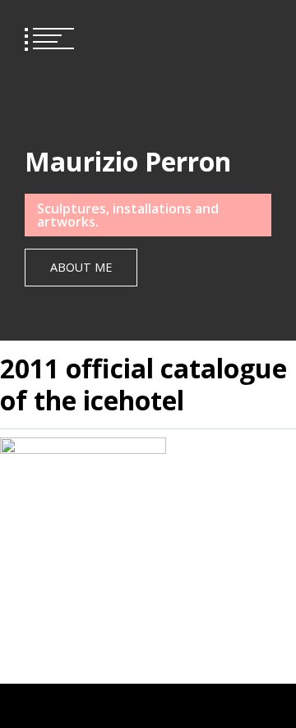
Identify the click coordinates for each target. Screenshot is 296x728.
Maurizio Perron (128, 161)
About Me (81, 267)
